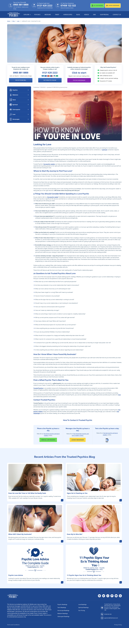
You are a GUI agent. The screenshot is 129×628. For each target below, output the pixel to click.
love (119, 395)
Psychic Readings (62, 604)
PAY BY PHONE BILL (20, 80)
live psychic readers (49, 164)
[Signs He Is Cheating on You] (94, 477)
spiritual (104, 150)
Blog (78, 14)
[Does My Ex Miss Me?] (94, 518)
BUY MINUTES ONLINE (50, 80)
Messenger (113, 5)
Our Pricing (104, 14)
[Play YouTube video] (78, 116)
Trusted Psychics (38, 388)
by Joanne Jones (62, 87)
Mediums (48, 14)
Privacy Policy (118, 625)
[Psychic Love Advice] (35, 559)
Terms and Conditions (13, 625)
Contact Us (117, 14)
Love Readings (82, 604)
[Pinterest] (111, 596)
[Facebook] (99, 596)
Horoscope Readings (63, 610)
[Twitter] (103, 596)
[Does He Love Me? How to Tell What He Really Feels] (35, 477)
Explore (27, 14)
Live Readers (98, 5)
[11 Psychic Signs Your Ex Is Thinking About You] (94, 559)
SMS (94, 14)
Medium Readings (62, 613)
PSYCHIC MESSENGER (79, 80)
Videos (86, 14)
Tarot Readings (61, 607)
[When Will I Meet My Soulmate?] (35, 518)
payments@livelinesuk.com (111, 618)
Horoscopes (67, 14)
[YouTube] (116, 596)
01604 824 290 (107, 614)
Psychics (37, 14)
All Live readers (48, 440)
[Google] (120, 596)
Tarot (57, 14)
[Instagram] (107, 596)
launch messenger (77, 440)
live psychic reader (52, 197)
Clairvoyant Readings (63, 616)
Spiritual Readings (83, 607)
